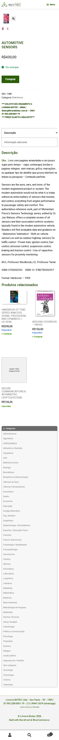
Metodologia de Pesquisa (14, 607)
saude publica (9, 655)
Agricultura (8, 438)
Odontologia (8, 626)
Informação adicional (15, 142)
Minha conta (10, 735)
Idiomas (7, 564)
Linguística (8, 578)
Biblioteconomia (10, 462)
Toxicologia (8, 675)
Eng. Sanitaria (9, 515)
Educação (7, 506)
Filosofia (7, 535)
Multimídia (8, 612)
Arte (5, 458)
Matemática (8, 593)
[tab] (29, 133)
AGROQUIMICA (10, 443)
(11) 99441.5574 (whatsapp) (41, 703)
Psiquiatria (8, 641)
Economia (7, 501)
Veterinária (8, 684)
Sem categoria (9, 665)
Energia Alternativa (11, 511)
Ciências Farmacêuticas (14, 487)
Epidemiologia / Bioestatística (16, 525)
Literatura (7, 583)
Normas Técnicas (11, 617)
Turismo (7, 680)
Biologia (7, 467)
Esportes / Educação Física (15, 530)
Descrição (10, 132)
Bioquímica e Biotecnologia (15, 477)
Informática (8, 569)
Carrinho (45, 733)
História (6, 559)
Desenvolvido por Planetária (29, 707)
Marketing (7, 588)
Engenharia (8, 520)
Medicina (7, 598)
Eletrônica (17, 97)
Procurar (29, 735)
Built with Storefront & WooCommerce (29, 720)
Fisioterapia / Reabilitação (15, 545)
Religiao (7, 651)
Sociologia (8, 670)
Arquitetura (8, 453)
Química (7, 646)
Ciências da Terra (11, 482)
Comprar (10, 79)
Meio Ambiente (10, 602)
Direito (6, 496)
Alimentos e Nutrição (12, 448)
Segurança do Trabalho (13, 660)
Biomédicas (8, 472)
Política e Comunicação (14, 631)
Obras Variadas (10, 622)
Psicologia (8, 636)
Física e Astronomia (12, 540)
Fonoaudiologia (10, 549)
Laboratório (8, 573)
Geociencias (9, 554)
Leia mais (6, 406)
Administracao (10, 434)
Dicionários (8, 491)
